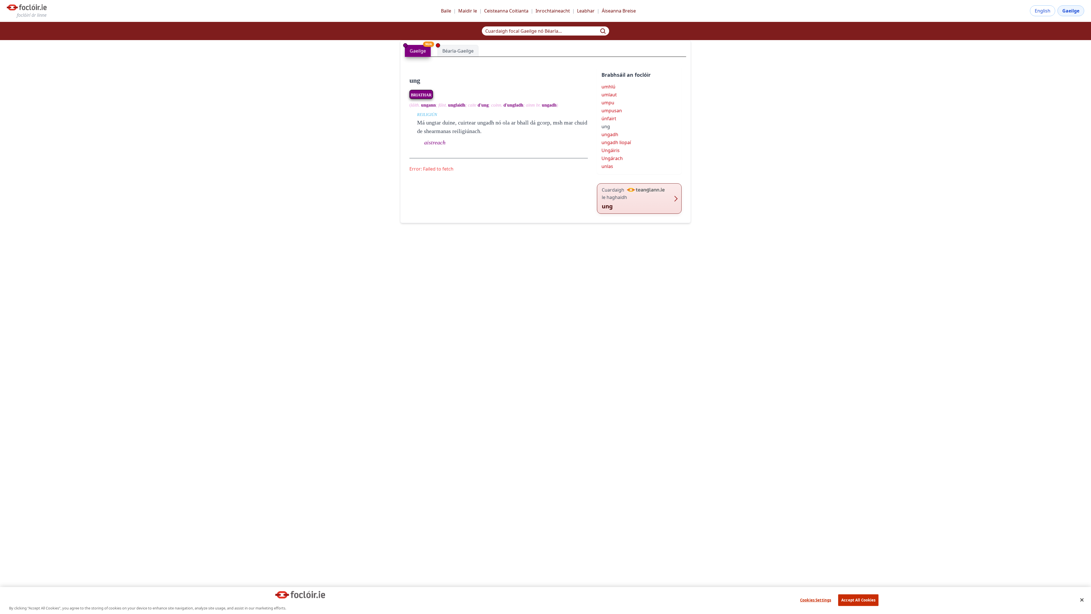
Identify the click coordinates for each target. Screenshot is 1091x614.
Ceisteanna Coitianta (506, 11)
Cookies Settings (815, 599)
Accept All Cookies (858, 599)
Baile (446, 11)
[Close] (1082, 600)
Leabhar (586, 11)
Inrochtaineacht (553, 11)
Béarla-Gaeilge (458, 51)
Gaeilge (1070, 11)
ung (414, 80)
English (1042, 11)
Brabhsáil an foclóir (626, 74)
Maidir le (467, 11)
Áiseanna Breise (619, 11)
